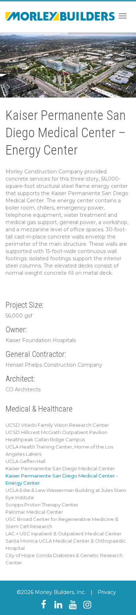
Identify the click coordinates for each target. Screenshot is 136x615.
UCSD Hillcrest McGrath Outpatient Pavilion (56, 432)
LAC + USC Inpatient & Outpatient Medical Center (63, 533)
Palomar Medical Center (34, 512)
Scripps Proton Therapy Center (41, 504)
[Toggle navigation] (123, 16)
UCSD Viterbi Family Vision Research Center (57, 425)
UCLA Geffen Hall (25, 461)
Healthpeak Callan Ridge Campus (45, 439)
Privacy (107, 592)
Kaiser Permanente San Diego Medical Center (60, 468)
